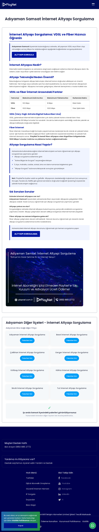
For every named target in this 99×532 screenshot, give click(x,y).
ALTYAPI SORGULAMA (25, 233)
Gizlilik (85, 521)
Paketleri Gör (27, 340)
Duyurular (30, 499)
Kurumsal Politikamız (70, 521)
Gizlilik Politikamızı (21, 520)
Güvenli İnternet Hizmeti (37, 488)
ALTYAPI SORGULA (24, 54)
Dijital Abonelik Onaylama (38, 483)
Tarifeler (30, 478)
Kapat (20, 525)
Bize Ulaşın (31, 505)
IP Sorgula (30, 494)
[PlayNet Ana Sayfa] (9, 4)
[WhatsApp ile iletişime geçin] (92, 525)
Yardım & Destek (43, 463)
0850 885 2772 (23, 446)
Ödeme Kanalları (49, 521)
